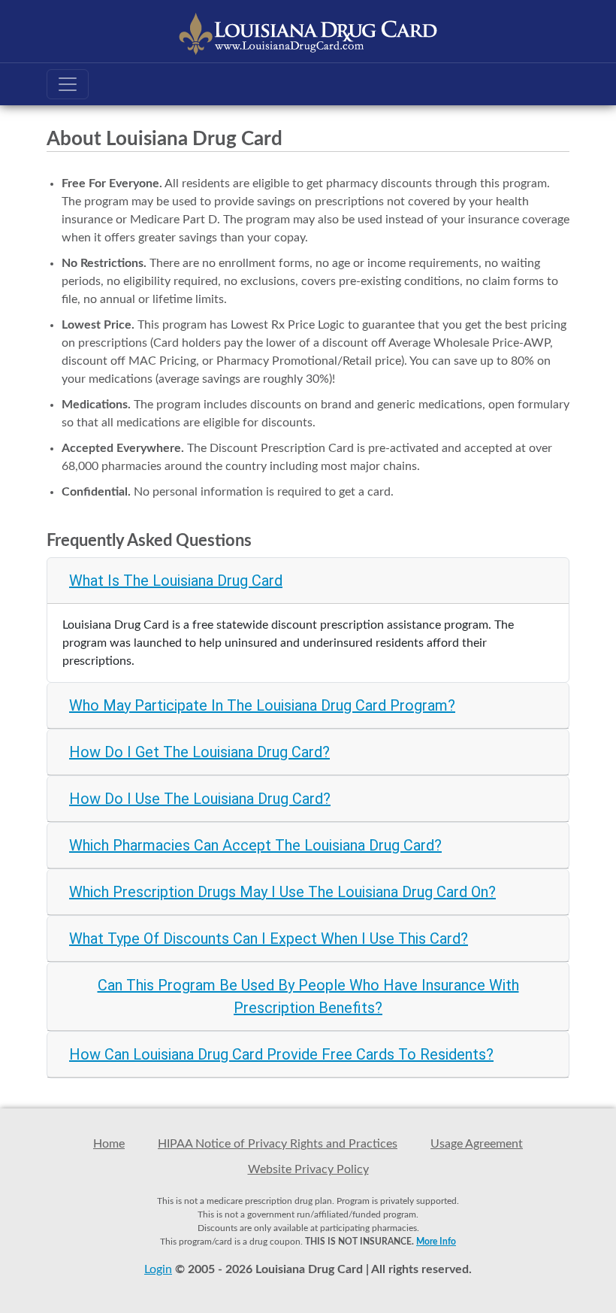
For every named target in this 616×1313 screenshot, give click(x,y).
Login (158, 1269)
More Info (436, 1241)
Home (109, 1144)
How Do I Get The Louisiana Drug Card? (199, 752)
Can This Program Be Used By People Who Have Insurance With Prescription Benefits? (308, 996)
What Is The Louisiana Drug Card (175, 581)
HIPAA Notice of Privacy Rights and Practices (277, 1144)
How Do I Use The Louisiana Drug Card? (200, 799)
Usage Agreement (476, 1144)
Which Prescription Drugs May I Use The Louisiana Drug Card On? (282, 892)
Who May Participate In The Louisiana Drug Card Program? (262, 705)
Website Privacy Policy (308, 1169)
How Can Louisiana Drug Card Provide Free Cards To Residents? (281, 1054)
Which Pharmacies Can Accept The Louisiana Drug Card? (255, 845)
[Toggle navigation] (68, 84)
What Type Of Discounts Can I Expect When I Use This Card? (268, 938)
